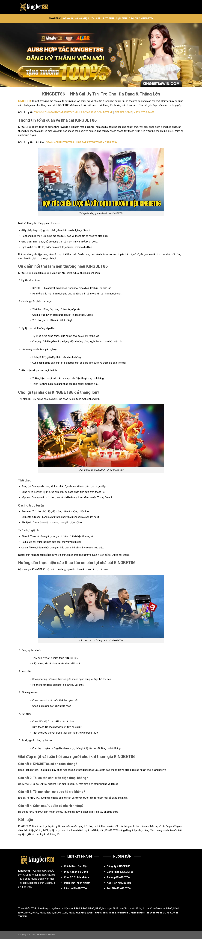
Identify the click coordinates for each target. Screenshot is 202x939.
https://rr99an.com (57, 912)
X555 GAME (147, 112)
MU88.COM (83, 112)
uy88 (98, 912)
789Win (99, 142)
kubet (87, 892)
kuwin (89, 912)
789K (114, 142)
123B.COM (96, 112)
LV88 (152, 912)
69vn (68, 896)
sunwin (56, 223)
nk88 (111, 912)
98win (84, 896)
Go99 (85, 142)
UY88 (159, 912)
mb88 (140, 912)
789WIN (22, 916)
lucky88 (80, 912)
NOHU (176, 908)
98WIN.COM (56, 112)
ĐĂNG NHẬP (82, 18)
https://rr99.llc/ (134, 908)
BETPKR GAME (123, 112)
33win (49, 142)
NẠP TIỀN (121, 18)
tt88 (146, 912)
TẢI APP (96, 18)
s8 (65, 892)
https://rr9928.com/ (113, 908)
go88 (76, 896)
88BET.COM (70, 112)
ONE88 (133, 912)
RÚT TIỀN (108, 18)
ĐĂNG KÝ (68, 18)
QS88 (107, 142)
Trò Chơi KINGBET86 (141, 18)
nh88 (95, 892)
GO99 (166, 912)
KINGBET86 (54, 18)
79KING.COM (41, 112)
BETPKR (108, 112)
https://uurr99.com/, (154, 908)
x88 (105, 912)
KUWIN (174, 912)
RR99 (77, 908)
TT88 (91, 142)
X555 (137, 112)
